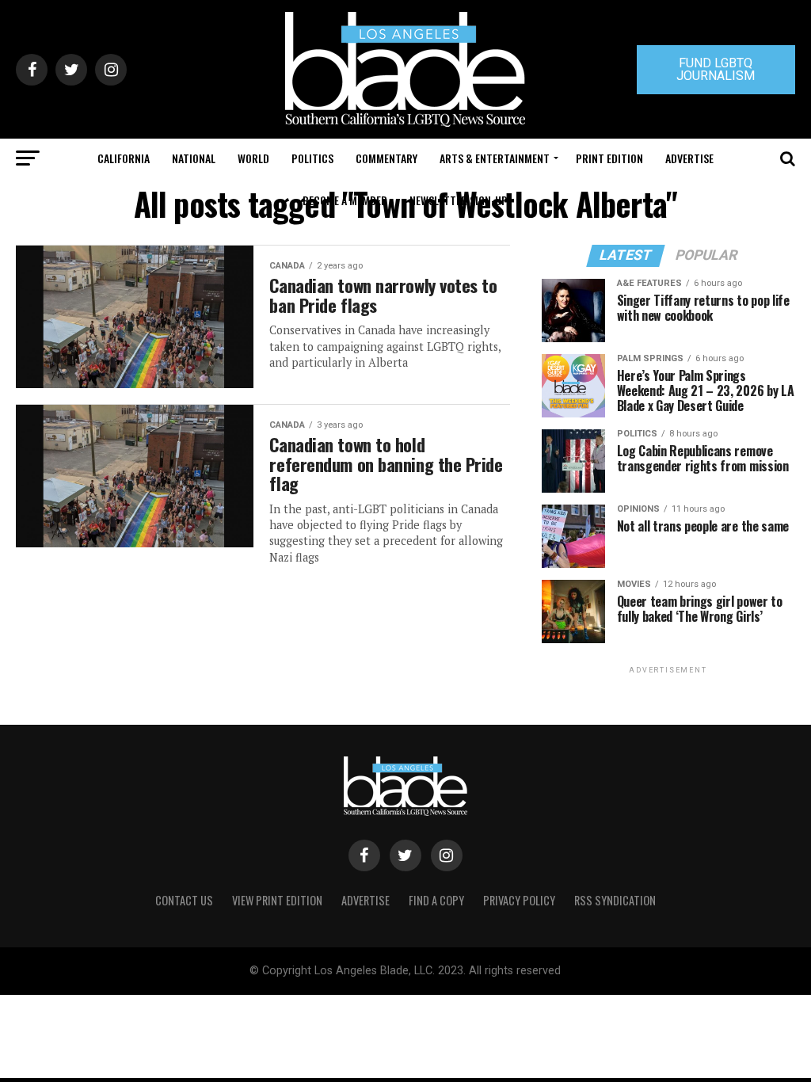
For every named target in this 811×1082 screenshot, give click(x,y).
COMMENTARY (386, 158)
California (123, 158)
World (253, 158)
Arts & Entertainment (495, 158)
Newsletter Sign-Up (458, 200)
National (193, 158)
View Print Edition (277, 900)
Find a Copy (436, 900)
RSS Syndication (615, 900)
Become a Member (345, 200)
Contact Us (184, 900)
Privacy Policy (519, 900)
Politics (312, 158)
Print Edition (609, 158)
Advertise (689, 158)
